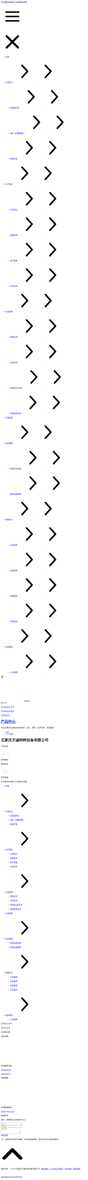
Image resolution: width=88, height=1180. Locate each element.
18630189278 (6, 1070)
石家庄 (60, 1169)
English (27, 701)
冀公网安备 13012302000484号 (11, 1177)
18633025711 (6, 1074)
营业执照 (76, 1169)
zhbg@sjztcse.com (7, 1111)
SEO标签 (68, 1169)
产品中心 (8, 721)
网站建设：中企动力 (49, 1169)
